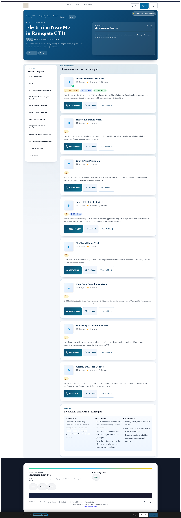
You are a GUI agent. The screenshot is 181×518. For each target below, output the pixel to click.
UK (33, 16)
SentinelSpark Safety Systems (92, 325)
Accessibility (90, 502)
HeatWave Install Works (89, 119)
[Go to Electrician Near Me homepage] (25, 5)
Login (153, 6)
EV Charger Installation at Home (40, 90)
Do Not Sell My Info (76, 502)
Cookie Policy (63, 502)
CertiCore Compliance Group (92, 284)
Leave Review (87, 4)
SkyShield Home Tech (88, 243)
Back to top (147, 502)
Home (69, 4)
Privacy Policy (52, 502)
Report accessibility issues (90, 506)
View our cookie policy (40, 515)
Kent (48, 16)
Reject (143, 515)
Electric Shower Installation (38, 112)
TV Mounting (34, 156)
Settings (134, 515)
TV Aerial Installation (36, 148)
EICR (31, 83)
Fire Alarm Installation (37, 119)
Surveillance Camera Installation (40, 141)
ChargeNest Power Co (88, 160)
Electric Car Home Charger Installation (39, 98)
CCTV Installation (35, 76)
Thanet (55, 16)
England (42, 16)
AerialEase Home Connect (90, 366)
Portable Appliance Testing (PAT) (40, 134)
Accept (153, 515)
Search (77, 4)
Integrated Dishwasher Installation (37, 127)
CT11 (71, 17)
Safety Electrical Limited (89, 202)
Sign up (144, 6)
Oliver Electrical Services (90, 78)
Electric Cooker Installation (38, 105)
